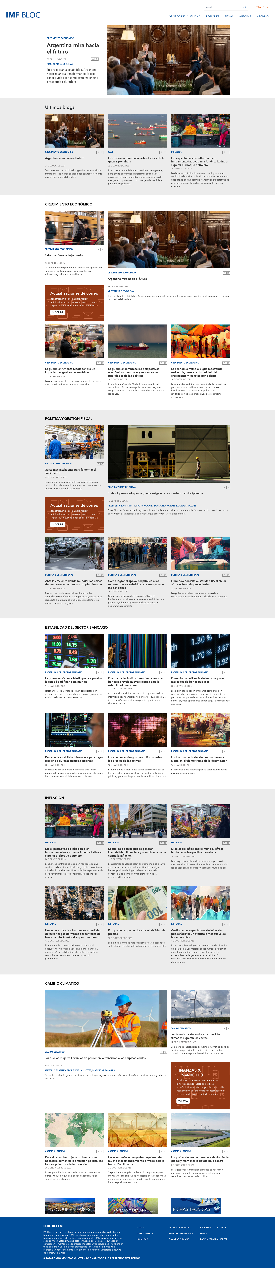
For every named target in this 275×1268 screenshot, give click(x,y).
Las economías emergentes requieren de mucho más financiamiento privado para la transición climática (136, 1161)
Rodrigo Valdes (186, 506)
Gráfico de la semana (184, 17)
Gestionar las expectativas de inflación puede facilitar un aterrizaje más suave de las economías (198, 934)
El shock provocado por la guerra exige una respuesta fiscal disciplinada (155, 494)
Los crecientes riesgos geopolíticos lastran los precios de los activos (135, 759)
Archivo (263, 17)
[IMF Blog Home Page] (23, 15)
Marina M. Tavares (103, 1071)
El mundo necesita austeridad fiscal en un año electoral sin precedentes (198, 583)
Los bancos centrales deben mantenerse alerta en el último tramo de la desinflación (199, 759)
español (261, 7)
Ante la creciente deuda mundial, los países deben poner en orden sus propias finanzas (73, 583)
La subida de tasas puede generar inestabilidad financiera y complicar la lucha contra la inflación (137, 852)
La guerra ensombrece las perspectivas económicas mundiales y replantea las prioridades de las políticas (133, 372)
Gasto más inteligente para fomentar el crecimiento (70, 472)
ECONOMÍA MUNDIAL (179, 1227)
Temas (229, 17)
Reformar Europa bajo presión (64, 256)
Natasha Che (144, 506)
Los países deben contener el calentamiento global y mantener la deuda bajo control (200, 1159)
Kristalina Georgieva (60, 64)
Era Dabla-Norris (164, 506)
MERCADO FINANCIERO (181, 1233)
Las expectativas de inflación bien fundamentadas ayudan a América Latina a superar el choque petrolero (199, 161)
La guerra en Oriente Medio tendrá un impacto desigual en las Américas (70, 371)
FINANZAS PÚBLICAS (179, 1239)
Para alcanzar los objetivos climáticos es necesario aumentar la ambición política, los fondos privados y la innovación (74, 1161)
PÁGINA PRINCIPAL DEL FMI (213, 1239)
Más (63, 1253)
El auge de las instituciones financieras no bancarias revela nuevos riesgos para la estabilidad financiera (135, 682)
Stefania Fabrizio (55, 1071)
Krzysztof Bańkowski (121, 506)
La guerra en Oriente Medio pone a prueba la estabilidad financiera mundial (73, 680)
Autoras (245, 17)
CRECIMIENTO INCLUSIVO (213, 1227)
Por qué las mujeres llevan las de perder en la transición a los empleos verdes (95, 1058)
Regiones (212, 17)
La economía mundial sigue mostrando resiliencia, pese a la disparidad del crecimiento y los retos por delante (197, 372)
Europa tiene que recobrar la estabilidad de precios (136, 932)
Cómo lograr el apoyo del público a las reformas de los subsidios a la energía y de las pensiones (136, 584)
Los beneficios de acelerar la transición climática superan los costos (196, 1036)
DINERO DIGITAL (146, 1233)
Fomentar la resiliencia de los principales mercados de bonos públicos (197, 680)
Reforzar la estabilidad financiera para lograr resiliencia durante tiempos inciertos (74, 759)
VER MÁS (183, 1101)
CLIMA (141, 1227)
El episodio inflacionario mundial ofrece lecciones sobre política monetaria (197, 851)
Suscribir (58, 312)
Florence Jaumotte (79, 1071)
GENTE (203, 1233)
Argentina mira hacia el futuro (73, 48)
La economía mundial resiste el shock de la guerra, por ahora (136, 160)
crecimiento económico (60, 38)
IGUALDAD (143, 1239)
